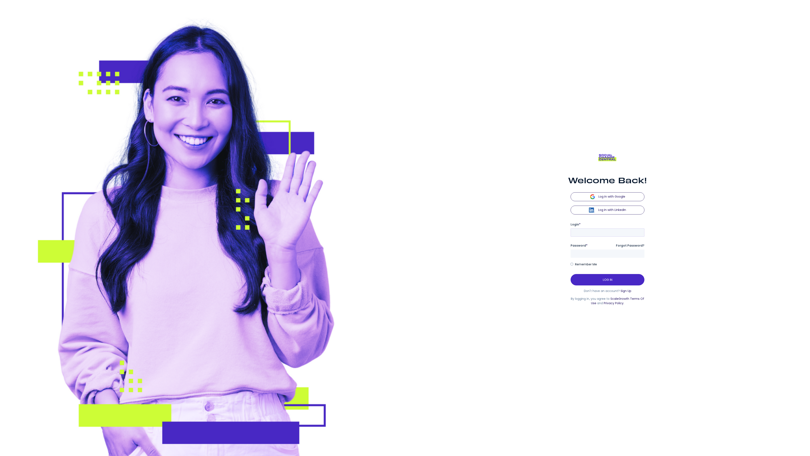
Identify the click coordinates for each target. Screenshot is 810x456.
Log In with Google (611, 196)
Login (575, 224)
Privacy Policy (614, 303)
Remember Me (586, 264)
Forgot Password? (630, 245)
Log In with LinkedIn (612, 210)
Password (579, 245)
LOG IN (607, 280)
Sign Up (626, 291)
